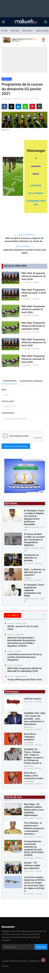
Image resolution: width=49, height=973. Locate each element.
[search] (45, 22)
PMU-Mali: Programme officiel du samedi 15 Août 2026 (33, 309)
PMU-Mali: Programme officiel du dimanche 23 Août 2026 (33, 342)
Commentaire (8, 413)
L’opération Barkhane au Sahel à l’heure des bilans (24, 251)
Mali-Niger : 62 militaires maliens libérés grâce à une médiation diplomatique (34, 810)
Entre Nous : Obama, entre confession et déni (33, 775)
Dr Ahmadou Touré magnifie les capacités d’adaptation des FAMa (34, 590)
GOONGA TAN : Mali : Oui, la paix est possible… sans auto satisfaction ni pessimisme (34, 718)
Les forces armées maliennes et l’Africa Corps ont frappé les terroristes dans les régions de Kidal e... (34, 884)
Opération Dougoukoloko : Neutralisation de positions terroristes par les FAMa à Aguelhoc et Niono (21, 641)
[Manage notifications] (43, 960)
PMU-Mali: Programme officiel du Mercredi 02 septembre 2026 (33, 325)
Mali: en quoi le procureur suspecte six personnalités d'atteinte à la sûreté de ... (24, 239)
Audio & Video (42, 30)
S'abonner (41, 947)
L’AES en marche (32, 698)
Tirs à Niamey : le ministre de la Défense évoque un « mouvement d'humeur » (34, 828)
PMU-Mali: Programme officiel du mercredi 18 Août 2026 (33, 359)
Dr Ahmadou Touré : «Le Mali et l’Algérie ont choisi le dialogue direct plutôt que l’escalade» (34, 517)
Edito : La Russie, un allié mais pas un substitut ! (34, 572)
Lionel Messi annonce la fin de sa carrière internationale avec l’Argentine (24, 657)
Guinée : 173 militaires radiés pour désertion (32, 865)
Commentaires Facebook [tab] (30, 381)
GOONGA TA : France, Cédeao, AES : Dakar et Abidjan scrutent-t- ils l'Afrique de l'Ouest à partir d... (34, 756)
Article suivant (23, 246)
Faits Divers (27, 30)
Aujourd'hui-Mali (29, 727)
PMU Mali (14, 30)
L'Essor (26, 527)
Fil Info (4, 30)
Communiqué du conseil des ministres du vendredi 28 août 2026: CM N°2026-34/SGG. (34, 848)
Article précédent (26, 235)
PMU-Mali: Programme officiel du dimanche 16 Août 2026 (33, 276)
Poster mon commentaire (15, 446)
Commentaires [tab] (10, 380)
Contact (5, 966)
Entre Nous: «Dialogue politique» (30, 737)
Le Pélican (27, 578)
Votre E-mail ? (8, 401)
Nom (4, 389)
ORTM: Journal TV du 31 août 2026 (22, 627)
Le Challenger (29, 742)
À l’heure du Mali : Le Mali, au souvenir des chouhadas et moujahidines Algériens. (34, 539)
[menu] (3, 22)
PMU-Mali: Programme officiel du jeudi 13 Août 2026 (33, 292)
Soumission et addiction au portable (31, 558)
